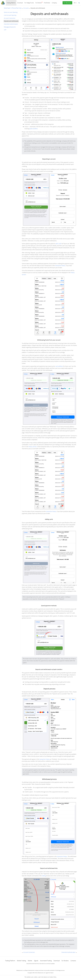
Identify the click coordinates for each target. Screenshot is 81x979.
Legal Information (49, 972)
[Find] (79, 3)
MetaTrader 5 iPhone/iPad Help (13, 8)
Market (30, 961)
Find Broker (47, 3)
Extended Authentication (11, 24)
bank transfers (34, 129)
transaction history (60, 265)
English (74, 3)
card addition (59, 366)
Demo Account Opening (10, 12)
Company (54, 3)
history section (33, 447)
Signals (36, 961)
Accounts (26, 8)
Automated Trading (46, 961)
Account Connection (9, 18)
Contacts (73, 961)
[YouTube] (43, 966)
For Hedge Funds (29, 3)
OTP (5, 30)
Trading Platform (11, 3)
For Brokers (38, 3)
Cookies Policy (52, 977)
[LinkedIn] (40, 966)
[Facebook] (38, 966)
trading (44, 876)
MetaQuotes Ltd (41, 972)
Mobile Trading (21, 961)
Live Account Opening (10, 15)
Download (20, 3)
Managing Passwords (10, 27)
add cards (58, 243)
